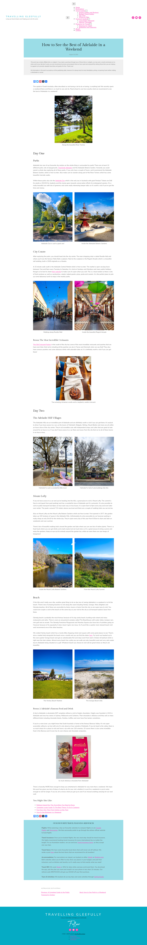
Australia (44, 888)
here (90, 635)
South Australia (55, 888)
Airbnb (90, 857)
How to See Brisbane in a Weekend (48, 812)
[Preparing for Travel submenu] (90, 24)
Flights (44, 830)
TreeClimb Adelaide (65, 168)
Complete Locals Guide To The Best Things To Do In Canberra (57, 808)
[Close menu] (74, 4)
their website (56, 272)
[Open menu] (67, 17)
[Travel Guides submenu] (86, 11)
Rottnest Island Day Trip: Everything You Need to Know (55, 805)
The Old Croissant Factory (42, 345)
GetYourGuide (99, 877)
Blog (48, 888)
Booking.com (99, 857)
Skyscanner (54, 830)
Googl (98, 828)
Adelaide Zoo (60, 181)
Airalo (59, 867)
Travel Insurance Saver (85, 842)
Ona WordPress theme (80, 934)
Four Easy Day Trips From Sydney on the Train (52, 810)
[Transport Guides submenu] (88, 19)
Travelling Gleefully (23, 16)
